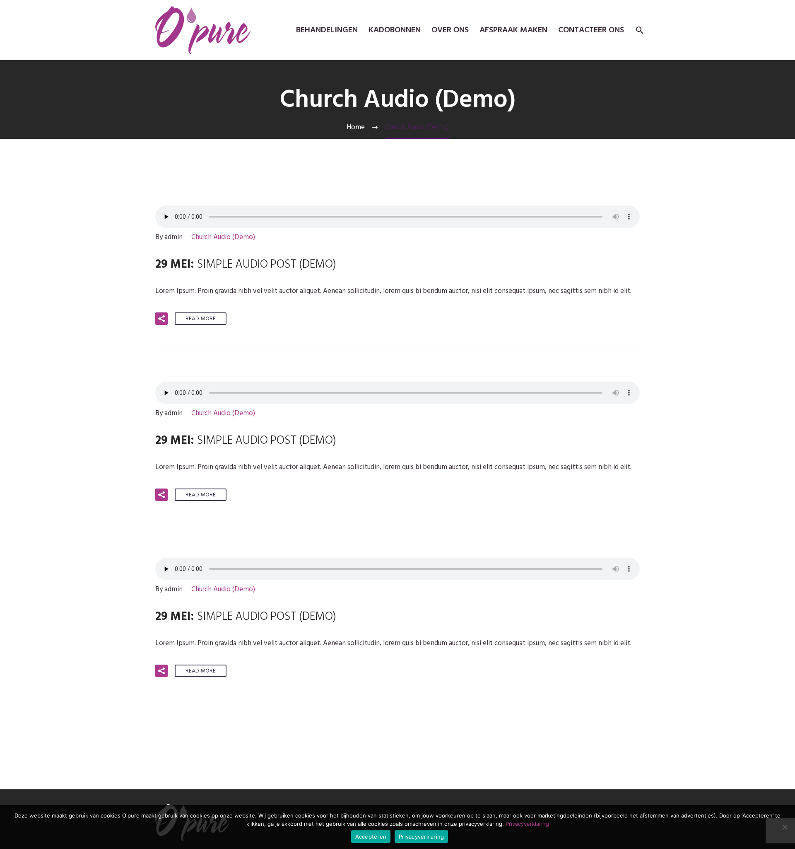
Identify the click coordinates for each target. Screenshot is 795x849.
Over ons (450, 30)
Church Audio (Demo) (223, 237)
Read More (201, 318)
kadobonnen (395, 30)
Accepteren (371, 836)
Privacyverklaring (527, 823)
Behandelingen (327, 30)
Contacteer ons (591, 30)
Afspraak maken (513, 30)
